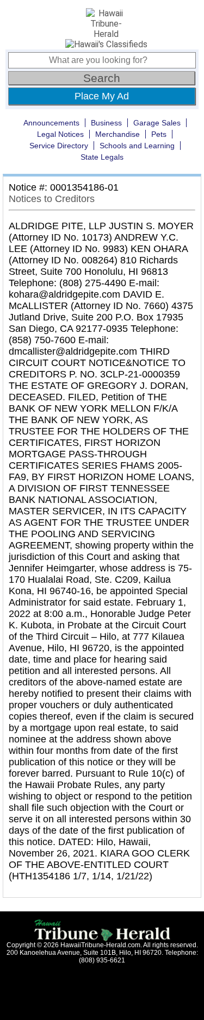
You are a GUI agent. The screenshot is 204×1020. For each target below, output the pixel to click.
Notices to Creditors (52, 198)
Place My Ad (102, 96)
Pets (158, 134)
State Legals (102, 157)
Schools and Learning (137, 145)
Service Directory (58, 145)
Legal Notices (60, 134)
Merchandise (117, 134)
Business (106, 122)
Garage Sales (157, 122)
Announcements (51, 122)
